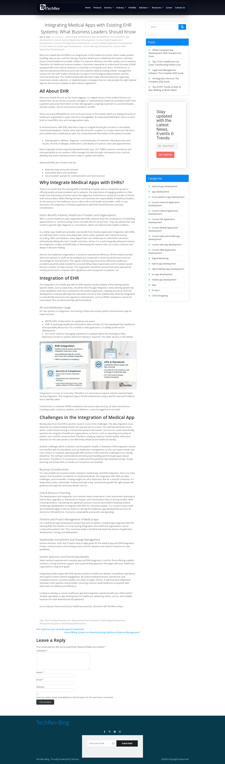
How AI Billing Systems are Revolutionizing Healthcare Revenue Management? (102, 632)
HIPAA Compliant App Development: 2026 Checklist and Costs (165, 53)
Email (39, 679)
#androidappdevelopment (58, 620)
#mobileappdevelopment (74, 623)
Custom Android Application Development (74, 40)
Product (156, 290)
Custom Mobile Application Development (112, 43)
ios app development (162, 274)
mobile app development (164, 279)
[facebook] (105, 732)
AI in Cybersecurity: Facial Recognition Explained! (60, 629)
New (154, 285)
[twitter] (110, 732)
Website (40, 687)
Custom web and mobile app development (60, 46)
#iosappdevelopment (50, 623)
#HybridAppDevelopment (112, 620)
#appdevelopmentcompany (85, 620)
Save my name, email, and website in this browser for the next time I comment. (75, 697)
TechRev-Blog (52, 722)
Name (40, 672)
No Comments (57, 37)
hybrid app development (164, 263)
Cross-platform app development (168, 197)
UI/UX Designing (160, 295)
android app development (78, 36)
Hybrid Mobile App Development (168, 269)
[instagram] (120, 732)
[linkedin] (115, 732)
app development (100, 36)
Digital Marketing (160, 258)
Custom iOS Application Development (72, 43)
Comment (42, 650)
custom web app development (97, 46)
